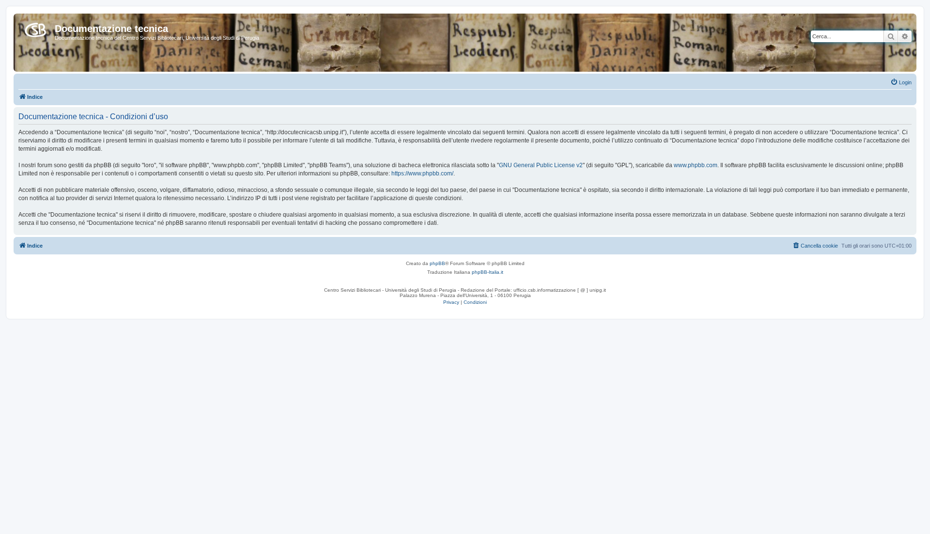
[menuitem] (901, 82)
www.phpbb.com (695, 165)
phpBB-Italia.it (487, 272)
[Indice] (35, 28)
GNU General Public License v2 (541, 165)
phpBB (437, 263)
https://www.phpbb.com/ (422, 173)
